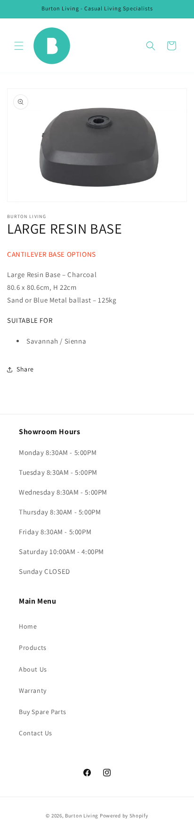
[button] (18, 45)
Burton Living (82, 815)
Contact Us (35, 733)
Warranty (33, 690)
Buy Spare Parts (42, 711)
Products (33, 647)
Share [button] (25, 369)
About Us (33, 669)
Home (28, 626)
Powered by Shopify (124, 815)
